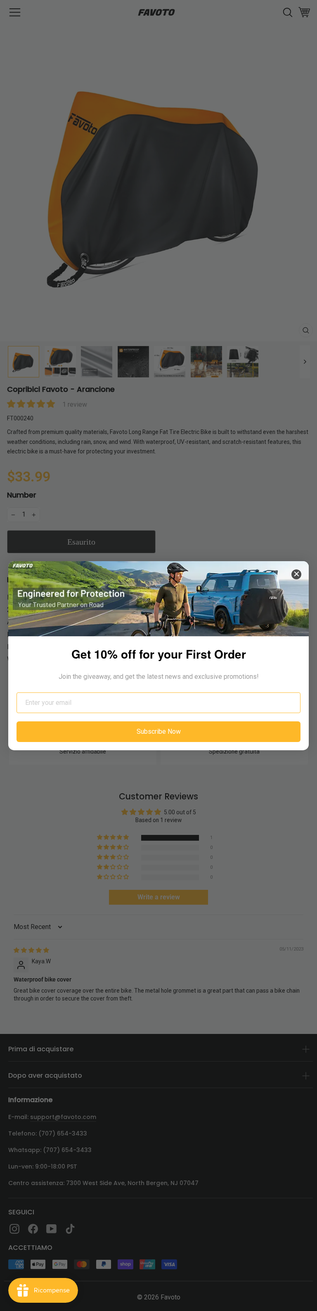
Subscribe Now (159, 731)
